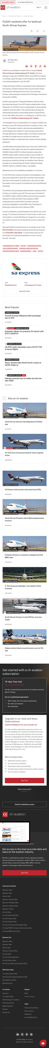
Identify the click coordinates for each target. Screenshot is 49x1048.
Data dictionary (7, 983)
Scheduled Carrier (11, 285)
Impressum (27, 1014)
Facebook (35, 66)
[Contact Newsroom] (37, 31)
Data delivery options (9, 980)
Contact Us (6, 1012)
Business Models (25, 251)
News (4, 16)
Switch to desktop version (24, 804)
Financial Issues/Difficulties (28, 248)
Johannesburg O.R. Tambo (25, 73)
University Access (8, 1003)
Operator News (7, 890)
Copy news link (40, 66)
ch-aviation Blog (8, 996)
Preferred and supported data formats (15, 977)
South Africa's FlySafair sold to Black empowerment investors (24, 519)
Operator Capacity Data (10, 906)
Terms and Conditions (31, 1008)
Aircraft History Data (9, 918)
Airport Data (7, 896)
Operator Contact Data (10, 899)
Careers (5, 1009)
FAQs (26, 993)
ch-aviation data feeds (10, 974)
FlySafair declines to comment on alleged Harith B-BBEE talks (24, 556)
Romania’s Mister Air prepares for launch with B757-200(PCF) (24, 332)
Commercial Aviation (15, 16)
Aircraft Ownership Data (10, 915)
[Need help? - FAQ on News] (31, 31)
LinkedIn (26, 66)
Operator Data (7, 893)
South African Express (10, 248)
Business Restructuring (11, 251)
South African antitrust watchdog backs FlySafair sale (24, 423)
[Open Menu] (46, 7)
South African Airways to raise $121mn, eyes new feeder (23, 618)
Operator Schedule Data (10, 902)
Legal (34, 251)
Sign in (38, 7)
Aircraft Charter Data (10, 922)
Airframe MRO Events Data (11, 931)
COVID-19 (40, 251)
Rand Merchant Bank (14, 233)
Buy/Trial (24, 780)
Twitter (22, 1034)
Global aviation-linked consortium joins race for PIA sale (24, 649)
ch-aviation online (8, 2)
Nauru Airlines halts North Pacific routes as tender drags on (23, 364)
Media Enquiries (8, 1006)
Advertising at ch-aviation (11, 1000)
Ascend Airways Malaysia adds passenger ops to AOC (23, 317)
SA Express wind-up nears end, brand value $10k (23, 489)
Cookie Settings (29, 996)
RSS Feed (45, 66)
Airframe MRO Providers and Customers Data (17, 928)
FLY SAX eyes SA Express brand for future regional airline (24, 454)
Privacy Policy (29, 1011)
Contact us (24, 791)
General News (28, 16)
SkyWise (14, 118)
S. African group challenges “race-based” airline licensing (23, 587)
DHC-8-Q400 (8, 230)
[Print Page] (44, 31)
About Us (5, 993)
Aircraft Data (7, 912)
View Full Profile (24, 291)
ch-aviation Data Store (25, 2)
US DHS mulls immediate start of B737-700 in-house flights (23, 348)
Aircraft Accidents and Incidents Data (15, 925)
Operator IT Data (8, 909)
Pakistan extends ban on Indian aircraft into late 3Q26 (23, 379)
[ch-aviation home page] (10, 7)
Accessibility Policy (30, 1017)
